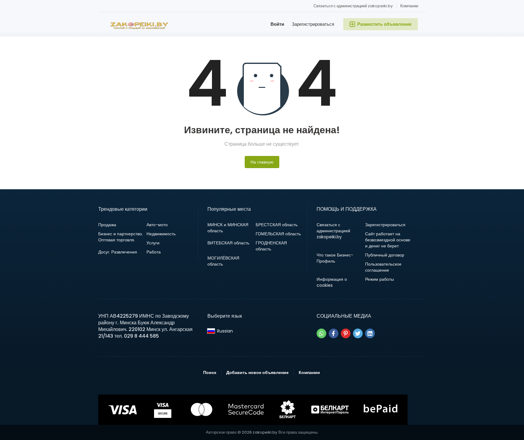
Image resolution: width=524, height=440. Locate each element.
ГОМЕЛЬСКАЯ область (278, 234)
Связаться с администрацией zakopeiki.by (353, 6)
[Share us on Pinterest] (346, 333)
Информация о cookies (332, 282)
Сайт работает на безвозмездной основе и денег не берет (387, 240)
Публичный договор (384, 255)
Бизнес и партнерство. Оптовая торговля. (120, 237)
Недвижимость (161, 234)
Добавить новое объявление (257, 372)
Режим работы (379, 279)
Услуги (153, 243)
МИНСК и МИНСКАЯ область (227, 228)
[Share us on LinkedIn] (370, 333)
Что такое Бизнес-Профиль (335, 258)
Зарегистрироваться (313, 24)
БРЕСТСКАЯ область (276, 225)
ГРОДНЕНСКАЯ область (271, 246)
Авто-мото (157, 225)
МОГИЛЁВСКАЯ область (223, 261)
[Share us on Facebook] (333, 333)
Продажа (107, 225)
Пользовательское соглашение (383, 267)
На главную (262, 162)
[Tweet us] (358, 333)
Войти (277, 24)
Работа (153, 252)
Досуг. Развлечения (117, 252)
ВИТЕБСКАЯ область (228, 243)
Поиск (209, 372)
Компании (409, 6)
